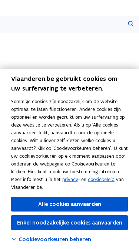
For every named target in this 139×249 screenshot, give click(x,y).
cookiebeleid (101, 179)
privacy (70, 179)
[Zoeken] (130, 24)
